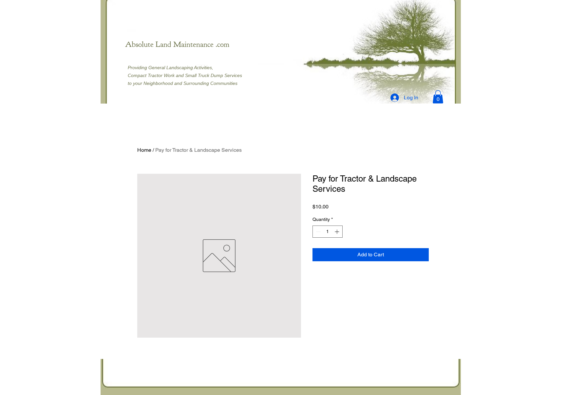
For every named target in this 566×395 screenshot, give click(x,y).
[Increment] (337, 231)
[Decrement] (317, 231)
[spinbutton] (327, 231)
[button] (437, 97)
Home (144, 150)
